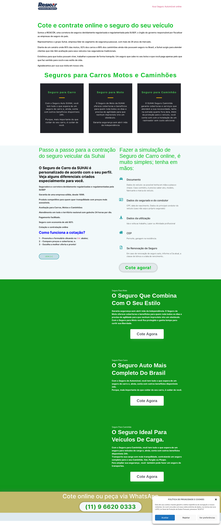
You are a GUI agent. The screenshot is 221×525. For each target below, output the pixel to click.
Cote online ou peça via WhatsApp (111, 496)
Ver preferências (207, 517)
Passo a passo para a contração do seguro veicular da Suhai (77, 153)
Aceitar (165, 517)
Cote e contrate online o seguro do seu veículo (105, 25)
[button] (216, 499)
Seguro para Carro (62, 92)
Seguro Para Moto (119, 290)
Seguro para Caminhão (159, 92)
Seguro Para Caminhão (121, 427)
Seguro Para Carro (120, 360)
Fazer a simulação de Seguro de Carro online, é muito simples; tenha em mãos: (149, 159)
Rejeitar (186, 517)
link (78, 238)
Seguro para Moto (110, 92)
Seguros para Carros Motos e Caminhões (110, 75)
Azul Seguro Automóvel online (166, 6)
